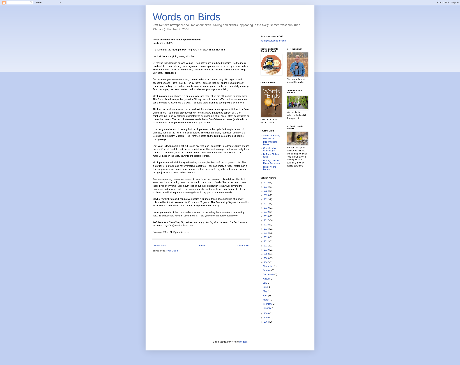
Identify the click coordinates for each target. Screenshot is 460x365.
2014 (266, 233)
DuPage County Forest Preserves (271, 161)
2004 (266, 322)
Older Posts (243, 245)
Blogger (243, 342)
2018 (266, 216)
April (265, 295)
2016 (266, 224)
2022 (266, 199)
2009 (266, 254)
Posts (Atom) (172, 251)
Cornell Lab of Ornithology (270, 149)
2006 (266, 313)
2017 (266, 220)
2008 (266, 258)
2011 (266, 245)
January (267, 308)
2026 (266, 182)
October (267, 270)
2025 (266, 187)
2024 (266, 191)
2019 (266, 212)
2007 (266, 262)
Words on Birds (186, 16)
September (268, 274)
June (265, 287)
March (266, 300)
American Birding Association (271, 136)
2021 (266, 203)
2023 (266, 195)
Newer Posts (160, 245)
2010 (266, 250)
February (267, 304)
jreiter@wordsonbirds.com (273, 41)
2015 (266, 229)
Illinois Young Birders (269, 168)
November (268, 266)
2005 (266, 317)
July (265, 283)
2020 (266, 208)
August (266, 279)
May (265, 291)
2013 (266, 237)
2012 (266, 241)
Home (202, 245)
